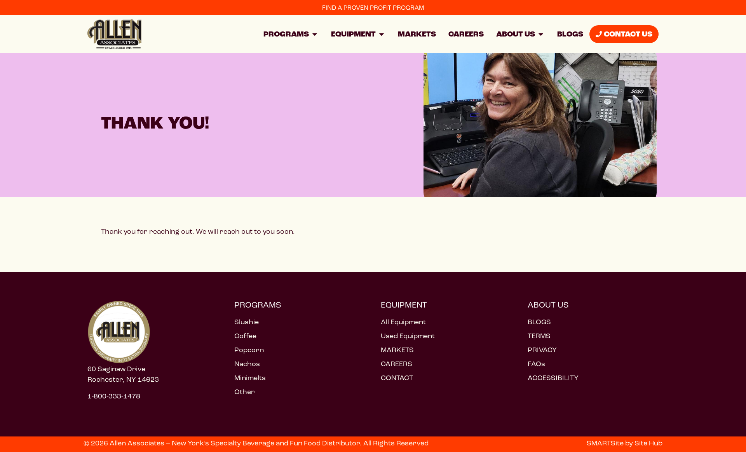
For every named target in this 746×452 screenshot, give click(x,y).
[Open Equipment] (381, 34)
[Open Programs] (315, 34)
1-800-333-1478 (113, 396)
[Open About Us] (541, 34)
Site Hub (648, 443)
